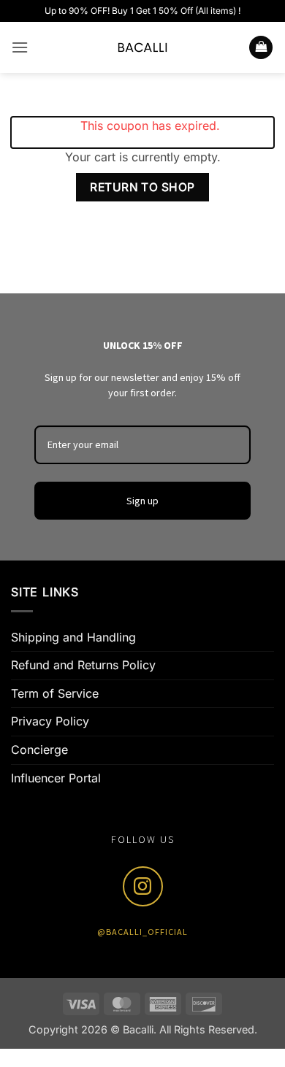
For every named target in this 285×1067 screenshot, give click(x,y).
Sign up (142, 500)
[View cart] (261, 48)
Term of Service (55, 693)
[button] (19, 47)
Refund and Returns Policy (83, 665)
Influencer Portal (56, 778)
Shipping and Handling (73, 637)
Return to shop (142, 187)
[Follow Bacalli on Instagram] (143, 886)
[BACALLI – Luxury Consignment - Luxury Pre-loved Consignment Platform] (142, 47)
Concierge (39, 749)
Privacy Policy (50, 721)
